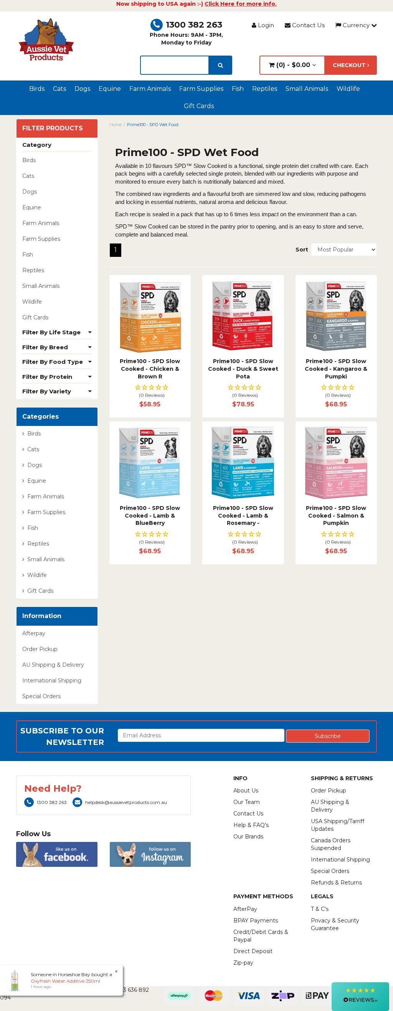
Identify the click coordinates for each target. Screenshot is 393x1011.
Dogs (82, 88)
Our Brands (248, 836)
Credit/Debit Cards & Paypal (260, 936)
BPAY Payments (255, 920)
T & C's (320, 909)
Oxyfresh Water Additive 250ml (65, 981)
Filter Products (52, 128)
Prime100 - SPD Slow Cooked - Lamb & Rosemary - (243, 515)
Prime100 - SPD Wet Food (152, 124)
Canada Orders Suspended (330, 844)
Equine (110, 88)
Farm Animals (150, 88)
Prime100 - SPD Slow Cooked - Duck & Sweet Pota (243, 369)
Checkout (350, 65)
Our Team (246, 802)
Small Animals (307, 88)
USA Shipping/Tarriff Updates (337, 825)
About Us (245, 790)
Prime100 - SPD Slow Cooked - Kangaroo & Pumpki (336, 369)
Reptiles (264, 88)
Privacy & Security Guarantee (335, 924)
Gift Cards (199, 106)
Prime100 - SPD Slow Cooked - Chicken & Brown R (150, 369)
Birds (37, 88)
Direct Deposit (252, 951)
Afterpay (33, 633)
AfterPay (245, 909)
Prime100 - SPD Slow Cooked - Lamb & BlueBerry (150, 515)
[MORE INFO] (150, 316)
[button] (150, 391)
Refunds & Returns (336, 882)
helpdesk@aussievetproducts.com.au (126, 802)
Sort (300, 249)
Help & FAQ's (251, 825)
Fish (238, 88)
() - (292, 65)
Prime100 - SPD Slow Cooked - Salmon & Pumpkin (336, 515)
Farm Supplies (201, 88)
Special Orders (41, 696)
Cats (59, 88)
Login (265, 25)
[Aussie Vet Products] (47, 39)
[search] (220, 65)
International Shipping (51, 680)
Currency (356, 25)
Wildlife (348, 88)
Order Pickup (40, 649)
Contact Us (308, 25)
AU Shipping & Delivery (53, 664)
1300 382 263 (194, 25)
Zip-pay (243, 962)
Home (115, 124)
